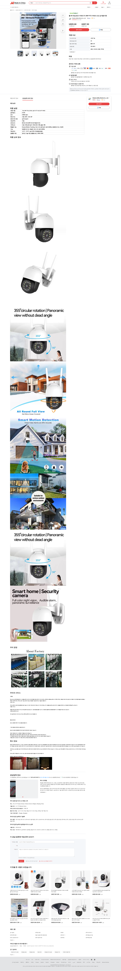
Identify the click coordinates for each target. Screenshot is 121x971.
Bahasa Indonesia (105, 962)
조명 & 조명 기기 (19, 10)
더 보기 (11, 954)
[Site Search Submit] (94, 2)
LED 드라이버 (89, 932)
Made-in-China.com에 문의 (55, 959)
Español (42, 962)
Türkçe (93, 962)
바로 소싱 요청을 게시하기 (45, 861)
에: (17, 845)
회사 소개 (27, 959)
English (17, 962)
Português (52, 962)
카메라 (62, 932)
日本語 (32, 962)
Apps (102, 7)
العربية (74, 962)
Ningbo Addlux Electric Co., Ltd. (79, 18)
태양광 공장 (24, 952)
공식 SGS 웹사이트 (44, 777)
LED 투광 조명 (89, 937)
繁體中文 (27, 962)
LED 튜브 (62, 937)
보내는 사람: (15, 842)
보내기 (21, 861)
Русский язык (63, 962)
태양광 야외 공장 (48, 952)
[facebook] (91, 959)
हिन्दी (84, 962)
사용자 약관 (37, 959)
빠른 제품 (64, 959)
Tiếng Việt (98, 962)
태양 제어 (40, 952)
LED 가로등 (34, 10)
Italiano (57, 962)
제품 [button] (31, 3)
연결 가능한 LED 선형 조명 (41, 935)
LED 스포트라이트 (14, 937)
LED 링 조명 (37, 932)
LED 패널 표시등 (89, 935)
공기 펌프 (12, 932)
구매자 (88, 7)
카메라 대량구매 (66, 952)
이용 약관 (88, 966)
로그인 (109, 3)
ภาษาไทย (88, 962)
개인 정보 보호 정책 (45, 959)
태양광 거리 (57, 952)
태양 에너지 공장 (14, 952)
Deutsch (47, 962)
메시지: (16, 849)
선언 (32, 959)
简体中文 (22, 962)
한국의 (69, 962)
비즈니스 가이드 (86, 959)
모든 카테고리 (15, 7)
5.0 (94, 100)
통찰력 (80, 959)
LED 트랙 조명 (13, 935)
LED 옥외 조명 (27, 10)
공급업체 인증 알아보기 (72, 959)
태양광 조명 (32, 952)
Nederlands (79, 962)
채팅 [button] (102, 29)
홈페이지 (12, 10)
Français (37, 962)
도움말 (96, 7)
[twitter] (94, 959)
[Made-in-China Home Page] (17, 2)
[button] (90, 2)
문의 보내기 (79, 29)
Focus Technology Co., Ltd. (62, 964)
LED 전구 (62, 935)
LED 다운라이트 (38, 937)
